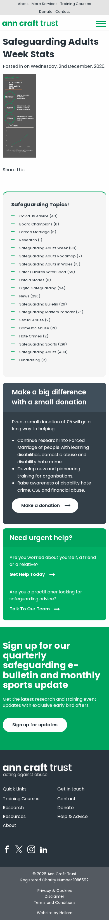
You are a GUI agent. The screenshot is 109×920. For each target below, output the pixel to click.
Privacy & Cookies (54, 890)
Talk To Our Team (30, 609)
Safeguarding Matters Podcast (47, 312)
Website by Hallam (54, 913)
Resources (14, 816)
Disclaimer (54, 896)
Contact (62, 11)
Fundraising (29, 360)
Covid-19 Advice (34, 216)
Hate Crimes (30, 336)
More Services (45, 3)
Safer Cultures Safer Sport (42, 272)
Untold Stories (31, 280)
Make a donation (40, 505)
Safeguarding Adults (37, 352)
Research (28, 240)
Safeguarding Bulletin (38, 304)
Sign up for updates (35, 725)
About (23, 3)
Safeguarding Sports (38, 344)
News (24, 296)
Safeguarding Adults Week (43, 248)
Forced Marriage (34, 232)
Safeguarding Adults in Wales (46, 264)
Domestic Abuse (34, 328)
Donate (46, 11)
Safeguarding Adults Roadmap (47, 256)
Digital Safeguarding (37, 288)
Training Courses (75, 3)
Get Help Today (27, 574)
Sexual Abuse (31, 320)
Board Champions (36, 224)
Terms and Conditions (54, 902)
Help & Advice (72, 816)
